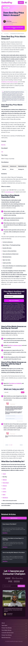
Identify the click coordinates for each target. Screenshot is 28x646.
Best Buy (3, 144)
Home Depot (6, 482)
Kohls (4, 494)
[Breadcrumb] (1, 33)
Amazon (5, 485)
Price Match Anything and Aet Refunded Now (14, 28)
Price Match (6, 7)
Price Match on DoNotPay (15, 383)
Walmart (5, 479)
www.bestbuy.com (9, 192)
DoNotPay (6, 2)
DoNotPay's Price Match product (9, 81)
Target (4, 473)
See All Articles (14, 518)
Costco (4, 491)
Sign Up (21, 2)
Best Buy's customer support (15, 345)
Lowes (4, 488)
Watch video (7, 604)
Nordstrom (5, 497)
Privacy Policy (14, 304)
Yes (2, 151)
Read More (5, 532)
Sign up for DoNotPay (14, 300)
